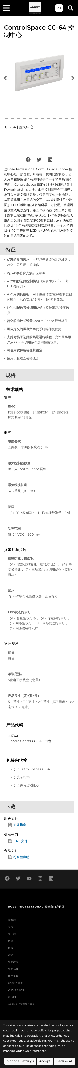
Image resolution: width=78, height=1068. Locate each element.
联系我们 (13, 920)
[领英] (50, 160)
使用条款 (13, 975)
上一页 (5, 78)
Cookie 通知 (15, 982)
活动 (10, 954)
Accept (45, 1061)
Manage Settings (20, 1061)
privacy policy (36, 1030)
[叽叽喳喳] (39, 160)
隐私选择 (13, 968)
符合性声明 (21, 857)
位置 (10, 947)
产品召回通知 (16, 989)
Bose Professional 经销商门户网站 (36, 906)
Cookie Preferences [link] (21, 1004)
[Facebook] (28, 160)
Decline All (64, 1061)
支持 (10, 927)
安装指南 (19, 825)
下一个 (73, 78)
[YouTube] (29, 879)
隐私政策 (13, 961)
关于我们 (13, 934)
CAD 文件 (20, 841)
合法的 (12, 996)
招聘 (10, 940)
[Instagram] (40, 879)
